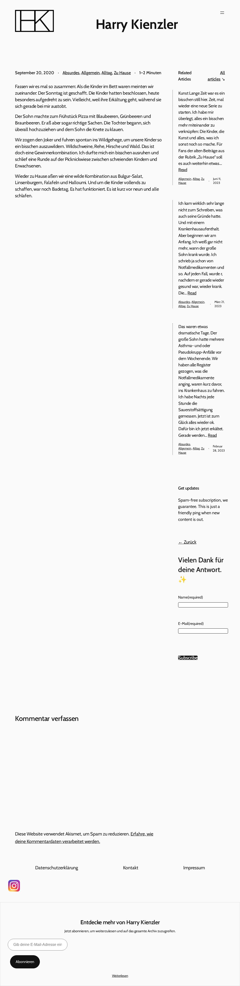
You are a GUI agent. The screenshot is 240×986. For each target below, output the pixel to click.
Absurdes (71, 72)
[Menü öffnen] (222, 12)
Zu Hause (122, 72)
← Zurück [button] (187, 542)
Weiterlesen (120, 976)
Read (182, 169)
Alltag (106, 72)
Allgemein (90, 72)
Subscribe (188, 658)
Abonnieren (25, 961)
